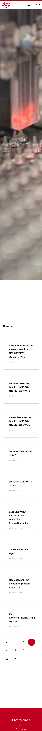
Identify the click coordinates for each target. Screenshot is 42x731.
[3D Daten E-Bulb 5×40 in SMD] (21, 456)
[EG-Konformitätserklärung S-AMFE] (21, 620)
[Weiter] (15, 658)
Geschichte (21, 729)
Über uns (21, 725)
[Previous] (6, 642)
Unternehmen (21, 720)
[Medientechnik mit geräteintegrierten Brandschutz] (21, 586)
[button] (29, 4)
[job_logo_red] (10, 5)
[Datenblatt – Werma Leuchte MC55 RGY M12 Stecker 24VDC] (21, 423)
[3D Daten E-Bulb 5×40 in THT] (21, 486)
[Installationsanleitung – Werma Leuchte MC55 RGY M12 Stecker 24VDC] (21, 353)
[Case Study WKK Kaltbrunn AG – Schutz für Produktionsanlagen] (21, 520)
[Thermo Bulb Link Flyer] (21, 554)
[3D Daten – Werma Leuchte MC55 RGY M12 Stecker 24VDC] (21, 389)
